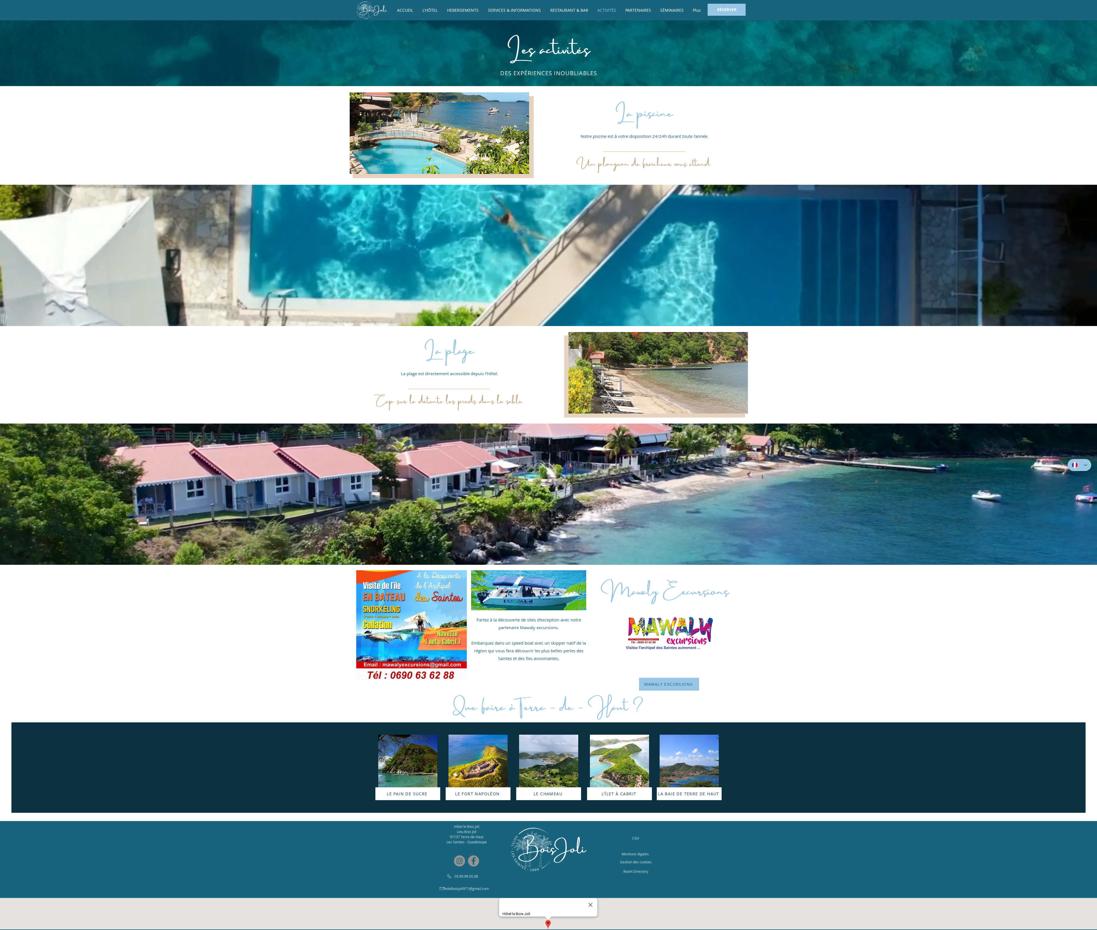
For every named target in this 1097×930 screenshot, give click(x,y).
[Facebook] (473, 861)
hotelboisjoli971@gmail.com (466, 888)
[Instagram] (459, 861)
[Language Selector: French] (1079, 465)
